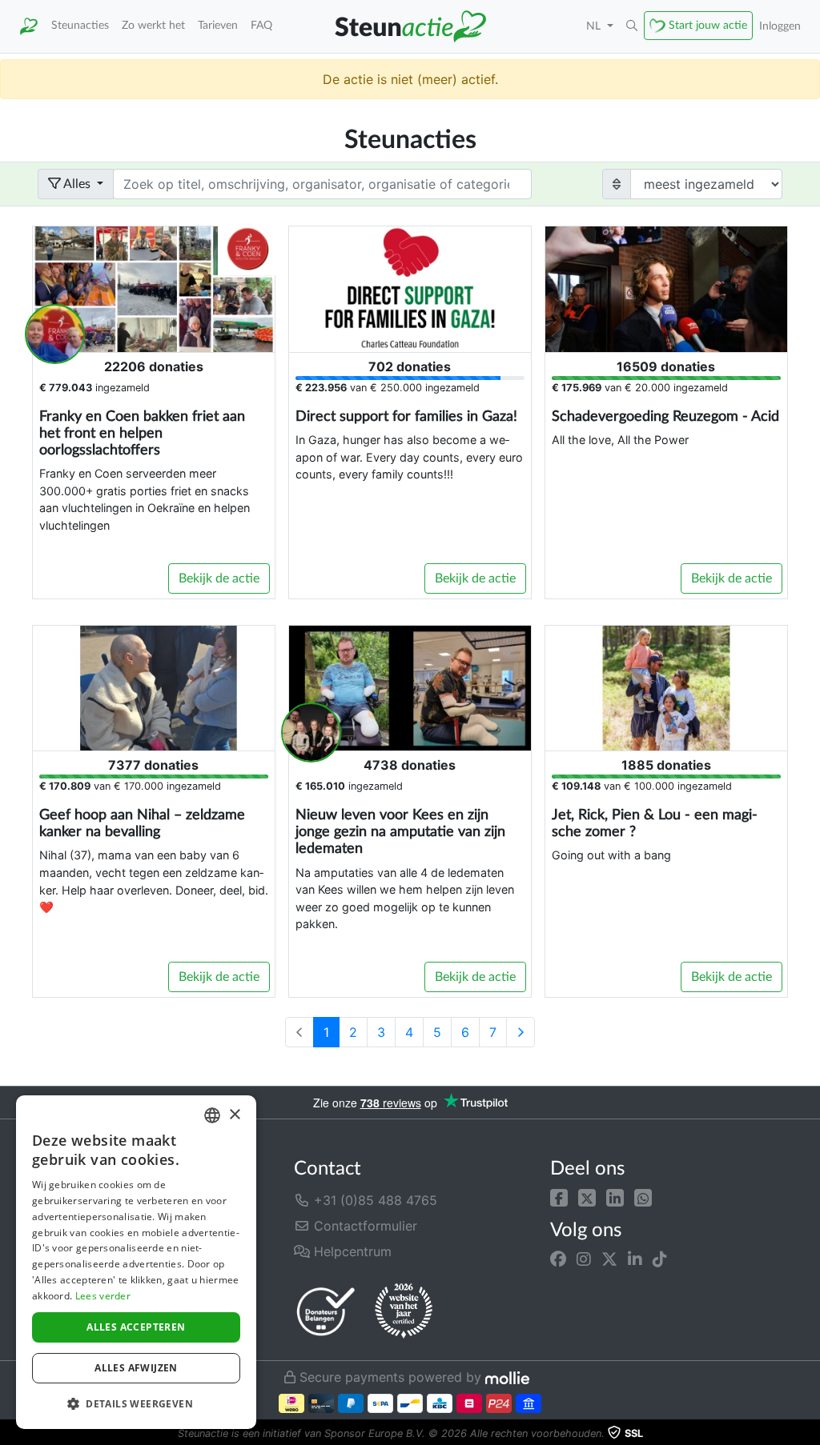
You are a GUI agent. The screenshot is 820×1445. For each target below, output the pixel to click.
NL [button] (595, 26)
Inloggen (780, 26)
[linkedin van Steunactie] (635, 1259)
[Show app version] (809, 1434)
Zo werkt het (153, 25)
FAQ (261, 25)
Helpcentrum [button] (351, 1251)
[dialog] (136, 1262)
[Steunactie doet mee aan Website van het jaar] (403, 1311)
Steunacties (80, 25)
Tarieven (218, 25)
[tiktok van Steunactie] (660, 1259)
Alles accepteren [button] (135, 1327)
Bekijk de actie (219, 578)
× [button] (234, 1115)
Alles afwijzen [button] (136, 1368)
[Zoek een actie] (632, 26)
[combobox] (212, 1115)
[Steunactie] (29, 26)
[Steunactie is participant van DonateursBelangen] (326, 1311)
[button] (559, 1197)
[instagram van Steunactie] (584, 1259)
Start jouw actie (708, 25)
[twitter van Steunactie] (609, 1259)
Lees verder (103, 1296)
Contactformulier (363, 1226)
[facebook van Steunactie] (558, 1259)
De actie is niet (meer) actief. (410, 79)
